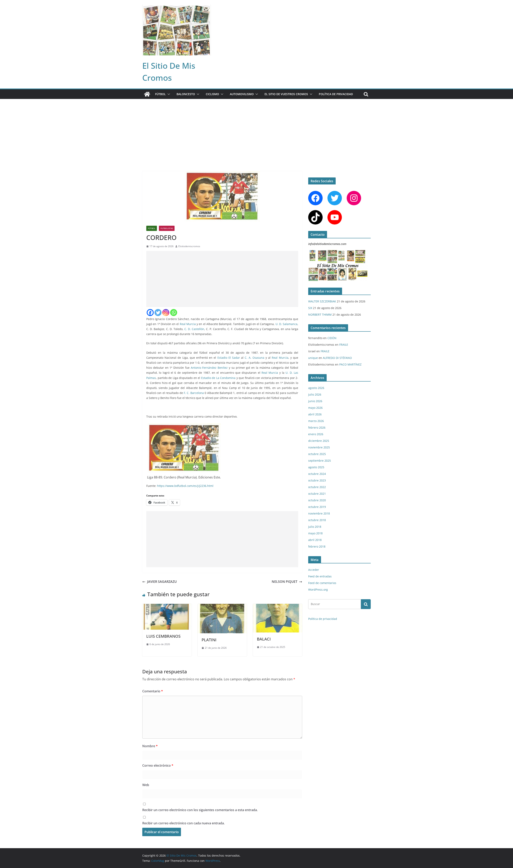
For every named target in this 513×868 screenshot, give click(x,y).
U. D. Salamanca (287, 324)
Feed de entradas (320, 576)
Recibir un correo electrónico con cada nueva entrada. (183, 823)
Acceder (313, 570)
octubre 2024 (317, 474)
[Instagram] (165, 312)
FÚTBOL (160, 94)
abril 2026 (315, 414)
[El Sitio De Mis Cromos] (147, 94)
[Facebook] (150, 312)
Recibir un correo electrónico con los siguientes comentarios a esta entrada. (200, 810)
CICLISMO (212, 94)
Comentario (152, 691)
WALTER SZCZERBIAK (322, 301)
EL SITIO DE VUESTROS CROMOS (286, 94)
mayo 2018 (315, 533)
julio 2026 (314, 394)
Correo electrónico (157, 765)
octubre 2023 (317, 480)
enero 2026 (315, 434)
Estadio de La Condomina (218, 378)
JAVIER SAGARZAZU (162, 581)
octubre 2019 (317, 507)
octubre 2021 (317, 493)
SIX (310, 308)
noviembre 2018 (319, 513)
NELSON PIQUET (284, 581)
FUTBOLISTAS (167, 228)
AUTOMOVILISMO (242, 94)
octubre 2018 (317, 520)
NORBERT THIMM (320, 314)
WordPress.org (318, 589)
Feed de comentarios (322, 583)
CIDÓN (331, 338)
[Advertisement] (256, 129)
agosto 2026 (316, 388)
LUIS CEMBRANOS (163, 636)
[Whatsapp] (173, 312)
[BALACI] (277, 606)
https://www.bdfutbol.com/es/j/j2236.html (185, 486)
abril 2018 (315, 540)
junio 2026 (315, 401)
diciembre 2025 (318, 441)
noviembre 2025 (319, 447)
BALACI (264, 639)
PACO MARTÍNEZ (350, 364)
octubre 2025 (317, 454)
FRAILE (343, 344)
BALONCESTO (186, 94)
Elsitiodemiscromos (189, 246)
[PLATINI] (222, 606)
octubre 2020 (317, 500)
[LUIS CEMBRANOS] (167, 606)
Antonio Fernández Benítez (209, 368)
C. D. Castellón (194, 329)
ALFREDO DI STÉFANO (337, 358)
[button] (168, 94)
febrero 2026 (316, 427)
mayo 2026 (315, 408)
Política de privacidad (336, 94)
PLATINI (209, 639)
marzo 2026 (316, 421)
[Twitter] (158, 312)
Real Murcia (188, 324)
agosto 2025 (316, 467)
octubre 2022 (317, 487)
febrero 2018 (316, 546)
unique (313, 358)
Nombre (150, 746)
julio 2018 (314, 527)
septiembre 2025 (319, 460)
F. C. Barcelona (194, 393)
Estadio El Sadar (228, 357)
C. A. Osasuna (254, 357)
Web (145, 785)
